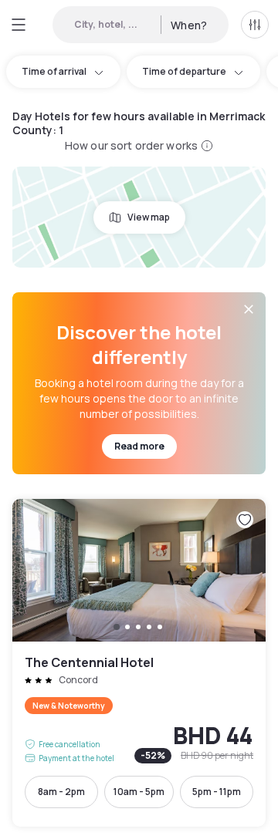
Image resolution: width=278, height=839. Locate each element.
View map (148, 217)
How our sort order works (131, 145)
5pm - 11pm (216, 791)
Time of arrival (54, 71)
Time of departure (184, 71)
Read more (139, 446)
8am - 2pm (61, 791)
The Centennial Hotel (139, 663)
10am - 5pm (139, 791)
